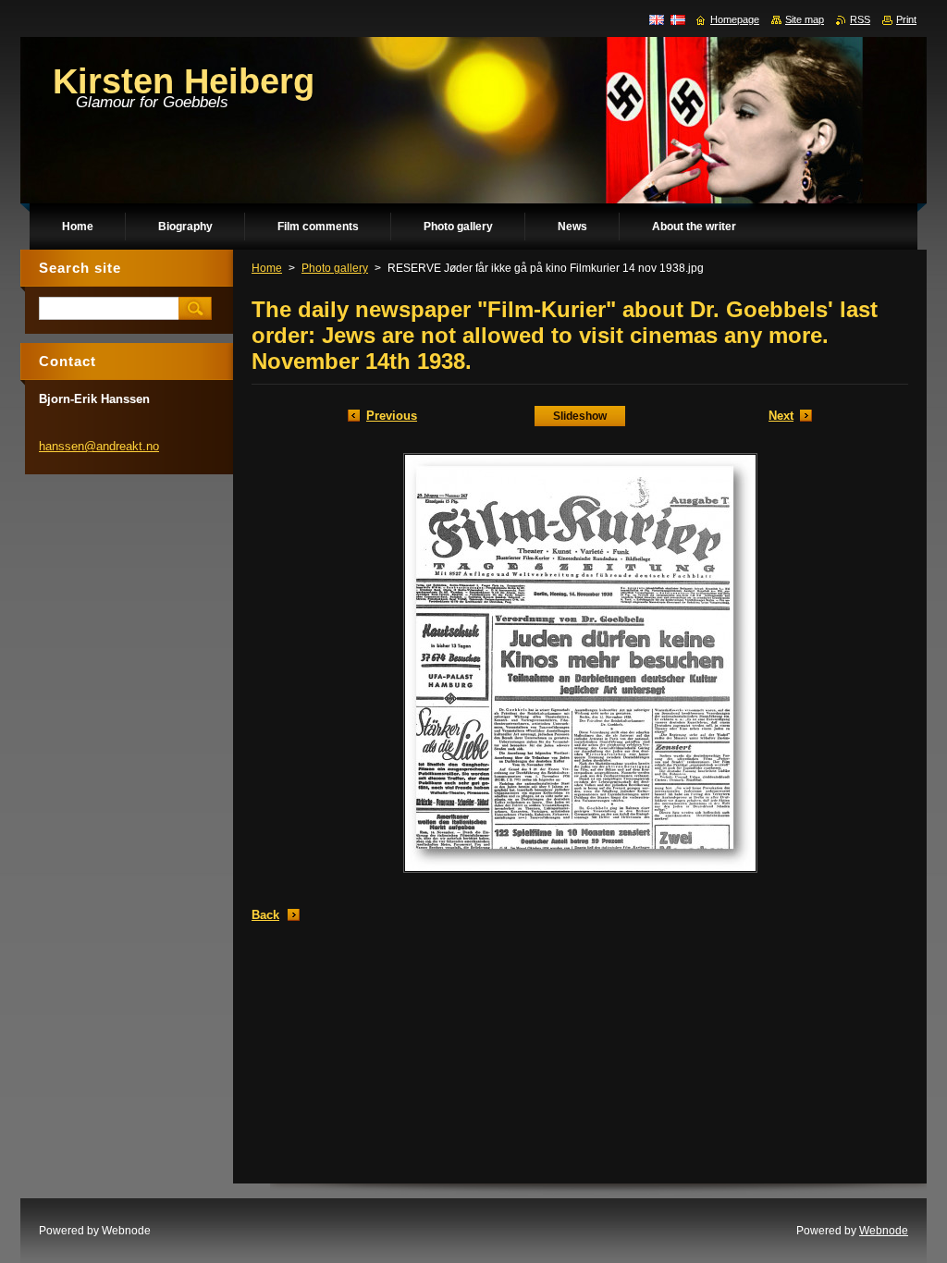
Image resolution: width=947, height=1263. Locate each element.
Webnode (883, 1230)
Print (906, 19)
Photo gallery (334, 268)
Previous (391, 416)
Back (265, 915)
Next (781, 416)
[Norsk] (677, 19)
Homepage (734, 19)
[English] (656, 19)
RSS (860, 19)
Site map (804, 19)
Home (267, 268)
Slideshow (580, 416)
